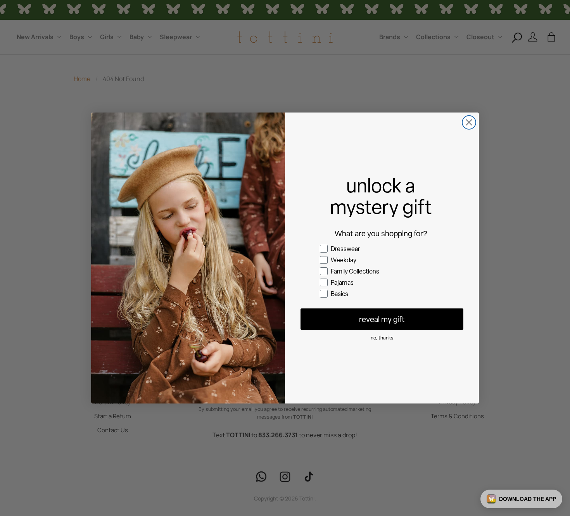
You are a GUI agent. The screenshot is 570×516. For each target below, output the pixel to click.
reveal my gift (382, 319)
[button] (521, 499)
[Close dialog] (469, 122)
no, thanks (382, 337)
